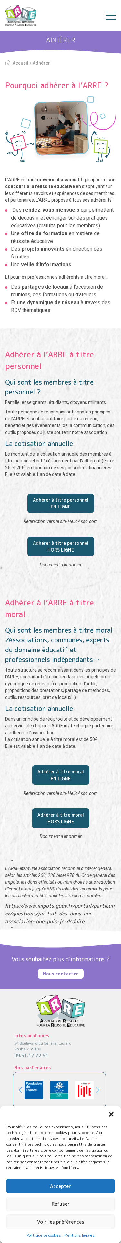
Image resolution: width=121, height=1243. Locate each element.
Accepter (60, 1186)
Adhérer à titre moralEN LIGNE (60, 775)
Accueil (20, 63)
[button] (111, 1114)
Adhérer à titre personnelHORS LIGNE (60, 546)
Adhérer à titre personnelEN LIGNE (60, 503)
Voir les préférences (60, 1221)
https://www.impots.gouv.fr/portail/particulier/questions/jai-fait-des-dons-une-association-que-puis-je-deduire (60, 913)
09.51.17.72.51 (31, 1055)
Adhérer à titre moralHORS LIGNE (60, 818)
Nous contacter (60, 974)
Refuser (61, 1204)
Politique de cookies (43, 1235)
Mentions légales (79, 1235)
